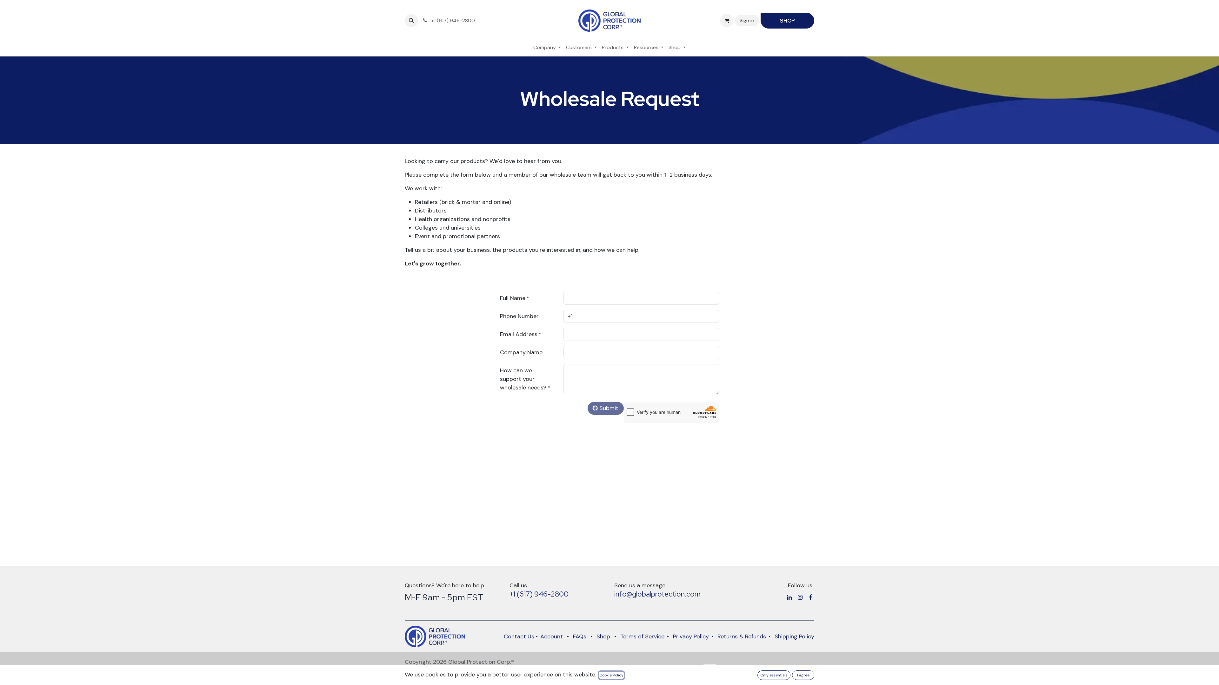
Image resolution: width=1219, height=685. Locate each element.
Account (551, 636)
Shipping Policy (794, 636)
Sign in (747, 20)
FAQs (579, 636)
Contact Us (519, 636)
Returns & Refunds (741, 636)
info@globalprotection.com (657, 594)
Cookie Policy (611, 675)
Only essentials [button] (774, 675)
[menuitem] (547, 47)
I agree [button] (803, 675)
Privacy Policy (691, 636)
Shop (603, 636)
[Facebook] (810, 597)
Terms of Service (642, 636)
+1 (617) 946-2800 (539, 594)
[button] (411, 20)
